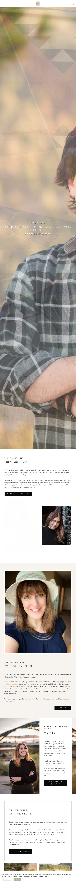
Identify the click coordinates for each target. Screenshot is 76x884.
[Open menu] (74, 4)
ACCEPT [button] (17, 879)
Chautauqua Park (12, 684)
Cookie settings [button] (7, 880)
